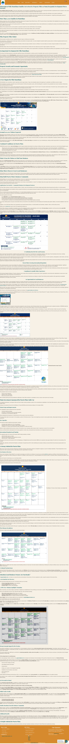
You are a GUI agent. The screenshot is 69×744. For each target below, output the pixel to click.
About (22, 2)
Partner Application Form (29, 732)
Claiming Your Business (29, 730)
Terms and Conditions (6, 728)
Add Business (34, 2)
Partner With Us (4, 732)
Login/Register (47, 2)
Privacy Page (4, 730)
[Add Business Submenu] (37, 2)
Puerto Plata (27, 2)
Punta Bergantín (66, 57)
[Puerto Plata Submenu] (30, 2)
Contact (53, 2)
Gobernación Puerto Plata (36, 74)
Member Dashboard (28, 734)
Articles (40, 2)
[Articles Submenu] (42, 2)
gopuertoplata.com (34, 742)
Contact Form (56, 733)
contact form (7, 206)
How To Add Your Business (29, 728)
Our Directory (10, 579)
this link (46, 454)
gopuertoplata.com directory (32, 290)
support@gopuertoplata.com (7, 736)
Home (19, 2)
